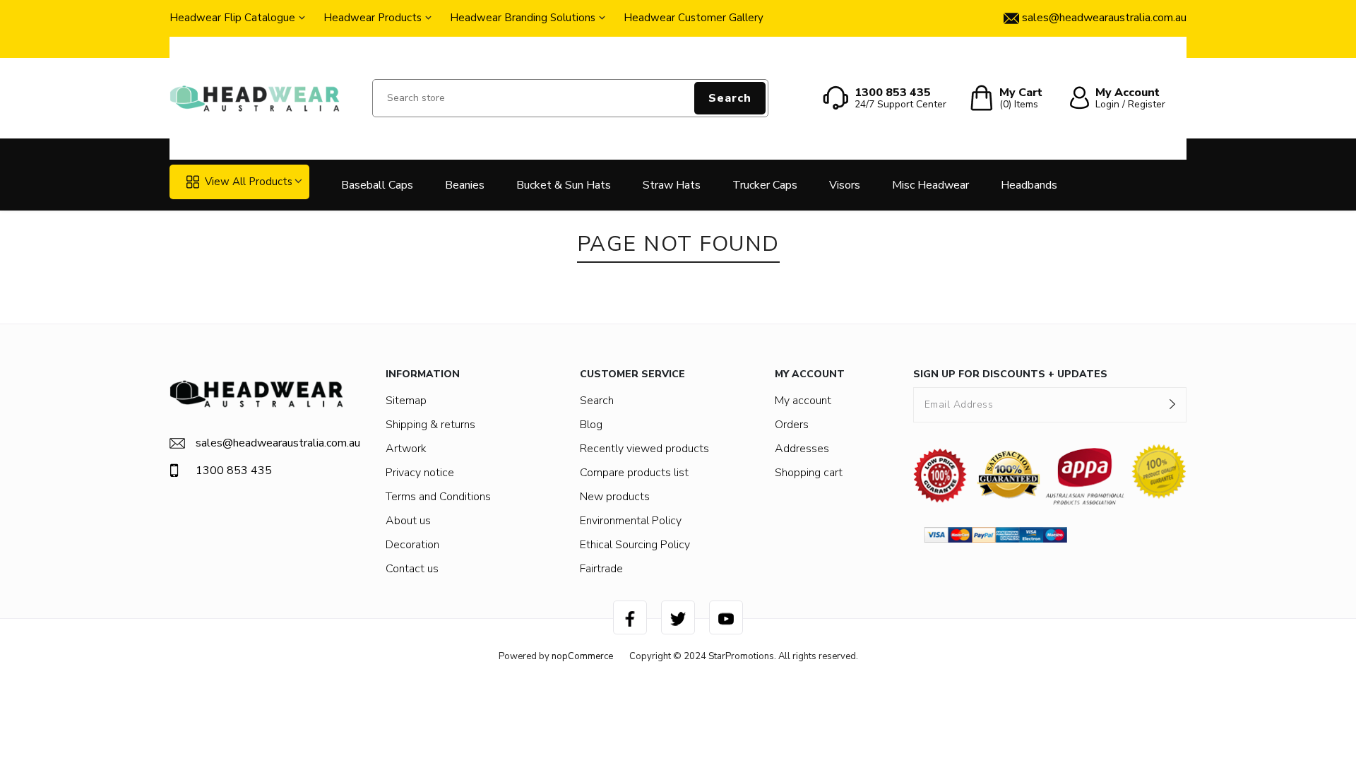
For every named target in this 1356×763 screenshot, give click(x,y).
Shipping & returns (430, 424)
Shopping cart (809, 472)
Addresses (802, 448)
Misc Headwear (930, 185)
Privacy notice (420, 472)
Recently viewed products (644, 448)
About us (408, 520)
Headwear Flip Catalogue (232, 18)
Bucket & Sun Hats (563, 185)
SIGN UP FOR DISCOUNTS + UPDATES (1010, 374)
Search (729, 98)
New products (615, 496)
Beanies (464, 185)
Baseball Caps (377, 185)
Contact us (412, 568)
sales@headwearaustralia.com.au (269, 443)
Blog (591, 424)
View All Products (248, 182)
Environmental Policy (631, 520)
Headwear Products (372, 18)
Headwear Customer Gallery (693, 18)
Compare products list (634, 472)
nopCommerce (582, 656)
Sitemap (406, 400)
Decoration (412, 544)
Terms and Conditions (438, 496)
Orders (792, 424)
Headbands (1029, 185)
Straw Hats (672, 185)
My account (803, 400)
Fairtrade (601, 568)
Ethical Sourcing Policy (635, 544)
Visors (844, 185)
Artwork (406, 448)
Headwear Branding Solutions (522, 18)
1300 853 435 (234, 470)
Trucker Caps (764, 185)
